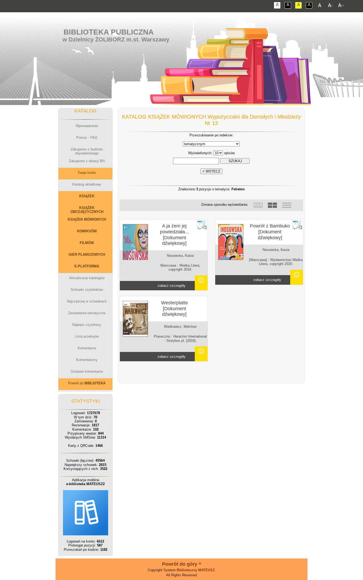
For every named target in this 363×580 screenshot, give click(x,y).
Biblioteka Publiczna (109, 32)
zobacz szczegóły (171, 286)
